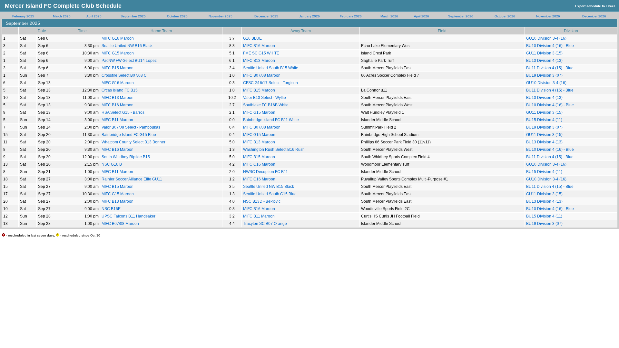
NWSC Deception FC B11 (265, 171)
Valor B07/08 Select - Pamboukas (131, 127)
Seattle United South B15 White (270, 68)
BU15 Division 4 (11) (544, 120)
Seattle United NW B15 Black (268, 186)
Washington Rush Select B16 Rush (274, 149)
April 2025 (94, 16)
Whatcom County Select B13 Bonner (133, 142)
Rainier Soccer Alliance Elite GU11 (132, 179)
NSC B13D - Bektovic (261, 201)
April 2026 (421, 16)
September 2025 (133, 16)
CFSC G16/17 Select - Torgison (270, 83)
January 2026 (309, 16)
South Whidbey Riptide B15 (126, 157)
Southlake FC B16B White (266, 105)
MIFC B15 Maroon (117, 68)
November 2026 (548, 16)
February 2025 (23, 16)
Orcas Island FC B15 (120, 90)
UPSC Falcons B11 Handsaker (128, 216)
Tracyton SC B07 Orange (265, 223)
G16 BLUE (252, 38)
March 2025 (62, 16)
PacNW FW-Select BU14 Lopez (129, 60)
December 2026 (594, 16)
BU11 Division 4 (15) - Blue (550, 68)
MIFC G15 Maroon (118, 53)
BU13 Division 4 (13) (544, 60)
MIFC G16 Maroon (118, 38)
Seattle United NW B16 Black (127, 46)
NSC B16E (111, 209)
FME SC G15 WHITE (261, 53)
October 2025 (177, 16)
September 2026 (460, 16)
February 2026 (351, 16)
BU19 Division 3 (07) (544, 75)
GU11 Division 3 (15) (544, 53)
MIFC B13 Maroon (259, 60)
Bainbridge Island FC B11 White (271, 120)
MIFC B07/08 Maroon (261, 75)
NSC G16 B (112, 164)
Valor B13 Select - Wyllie (264, 97)
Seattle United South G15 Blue (270, 194)
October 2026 (505, 16)
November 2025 (220, 16)
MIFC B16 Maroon (259, 46)
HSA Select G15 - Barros (123, 112)
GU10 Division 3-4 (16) (546, 38)
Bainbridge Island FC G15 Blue (129, 134)
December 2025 (266, 16)
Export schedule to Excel (595, 6)
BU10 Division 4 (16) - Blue (550, 46)
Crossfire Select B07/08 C (124, 75)
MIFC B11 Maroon (117, 120)
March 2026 (389, 16)
